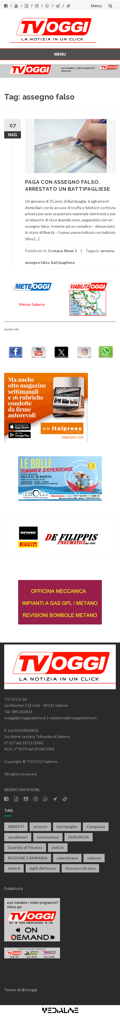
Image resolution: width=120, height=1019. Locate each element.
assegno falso (37, 262)
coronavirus (48, 837)
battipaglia (67, 826)
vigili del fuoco (42, 868)
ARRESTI (16, 826)
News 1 (70, 251)
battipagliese (63, 262)
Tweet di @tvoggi (20, 989)
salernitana (67, 858)
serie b (14, 868)
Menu (96, 5)
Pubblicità (13, 888)
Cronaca (55, 251)
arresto (107, 251)
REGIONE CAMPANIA (27, 858)
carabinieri (18, 837)
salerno (94, 858)
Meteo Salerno (32, 304)
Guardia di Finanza (25, 847)
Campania (96, 826)
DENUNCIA (78, 837)
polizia (58, 847)
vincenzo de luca (80, 868)
